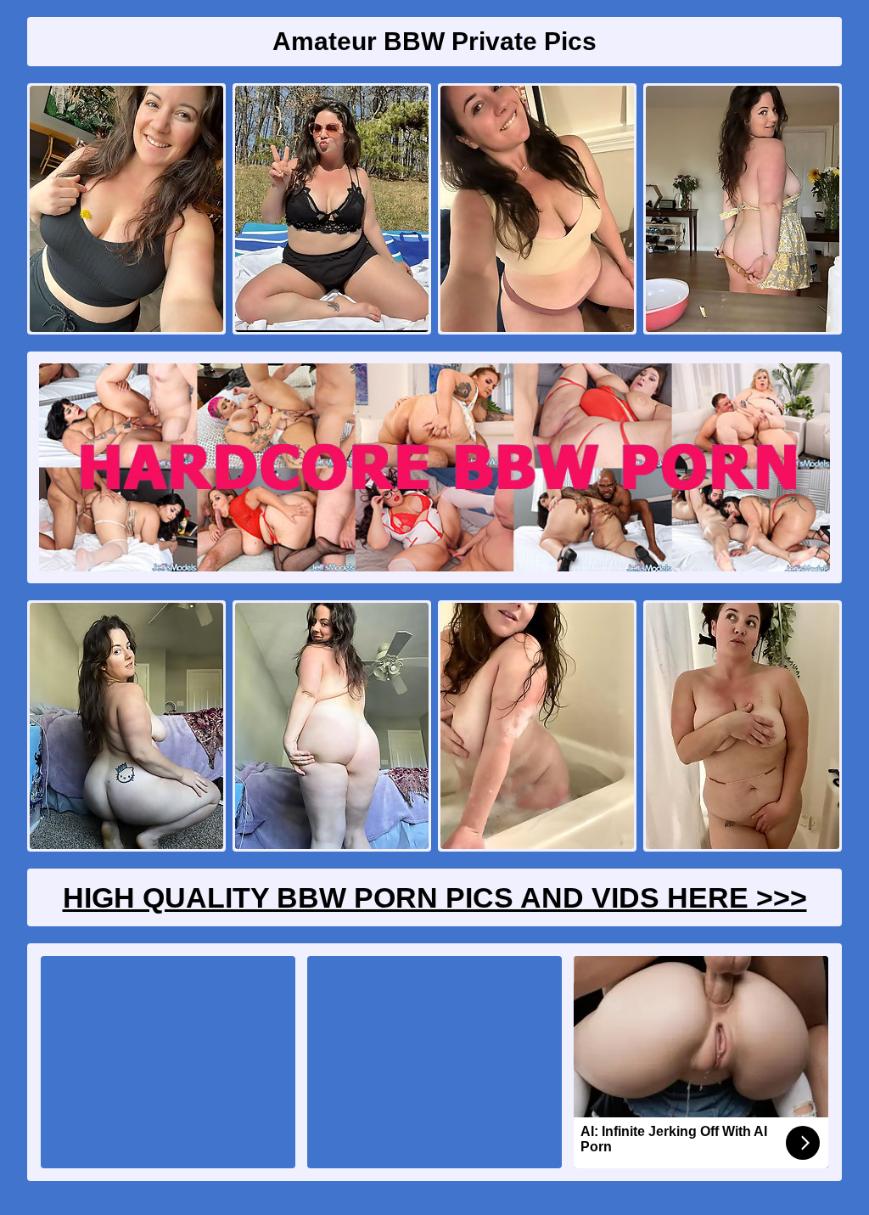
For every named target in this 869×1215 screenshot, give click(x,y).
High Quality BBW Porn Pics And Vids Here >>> (435, 897)
